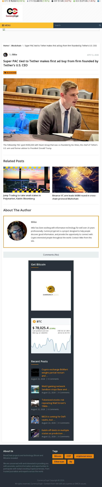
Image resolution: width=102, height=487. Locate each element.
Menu (8, 25)
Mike (14, 54)
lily (70, 461)
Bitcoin (57, 456)
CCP (69, 456)
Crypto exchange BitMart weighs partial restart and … (55, 372)
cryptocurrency (84, 456)
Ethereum (59, 461)
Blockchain (11, 73)
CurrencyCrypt (43, 480)
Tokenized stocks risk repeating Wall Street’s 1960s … (54, 403)
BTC (39, 321)
